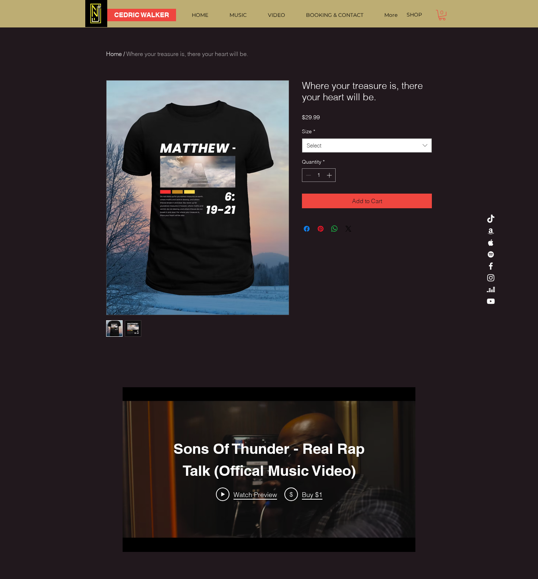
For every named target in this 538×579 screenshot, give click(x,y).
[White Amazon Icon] (491, 231)
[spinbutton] (318, 175)
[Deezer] (491, 289)
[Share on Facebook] (306, 228)
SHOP (414, 14)
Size (308, 131)
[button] (442, 15)
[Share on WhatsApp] (334, 228)
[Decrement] (307, 175)
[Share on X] (348, 228)
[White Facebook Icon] (491, 266)
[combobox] (367, 145)
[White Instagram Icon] (491, 278)
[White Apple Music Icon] (491, 242)
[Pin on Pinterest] (320, 228)
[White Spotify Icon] (491, 254)
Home (114, 53)
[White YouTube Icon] (491, 301)
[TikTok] (491, 219)
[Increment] (330, 175)
